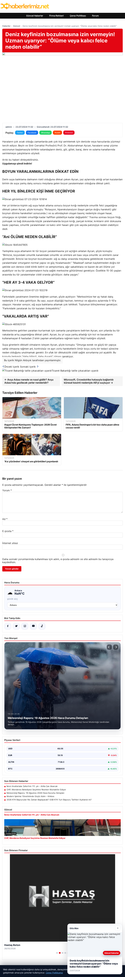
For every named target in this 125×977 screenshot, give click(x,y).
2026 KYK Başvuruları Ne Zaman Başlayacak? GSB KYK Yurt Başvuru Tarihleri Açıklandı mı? (49, 799)
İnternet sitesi (10, 543)
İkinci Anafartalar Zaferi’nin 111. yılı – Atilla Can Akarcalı (32, 786)
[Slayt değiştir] (57, 953)
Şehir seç (12, 599)
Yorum (7, 490)
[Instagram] (24, 626)
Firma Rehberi (56, 15)
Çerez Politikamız (54, 972)
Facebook (32, 132)
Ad (4, 519)
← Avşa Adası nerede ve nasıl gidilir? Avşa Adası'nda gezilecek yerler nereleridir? (28, 381)
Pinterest (69, 132)
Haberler (6, 26)
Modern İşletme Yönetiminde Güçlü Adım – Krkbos (30, 796)
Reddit (57, 132)
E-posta (7, 531)
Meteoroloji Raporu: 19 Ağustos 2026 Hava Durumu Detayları (35, 793)
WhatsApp (45, 132)
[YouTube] (33, 626)
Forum (95, 15)
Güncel (16, 26)
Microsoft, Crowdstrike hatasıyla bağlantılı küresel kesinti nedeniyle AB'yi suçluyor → (88, 381)
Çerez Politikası (78, 15)
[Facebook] (7, 626)
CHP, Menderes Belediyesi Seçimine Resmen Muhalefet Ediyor (36, 789)
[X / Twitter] (16, 626)
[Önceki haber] (109, 647)
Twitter (20, 132)
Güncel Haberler (34, 15)
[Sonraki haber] (115, 647)
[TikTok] (41, 626)
